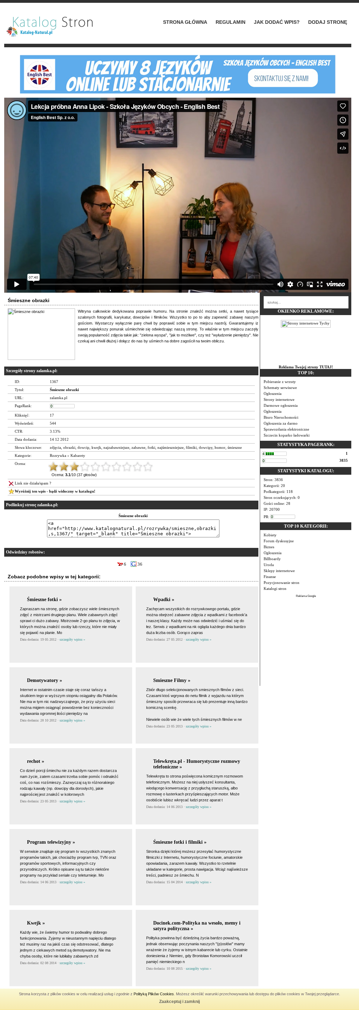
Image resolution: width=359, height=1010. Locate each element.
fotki (151, 447)
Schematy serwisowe (280, 387)
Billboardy (272, 559)
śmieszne (235, 447)
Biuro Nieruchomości (281, 417)
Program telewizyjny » (51, 842)
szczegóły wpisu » (72, 639)
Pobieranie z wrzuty (280, 381)
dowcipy (205, 447)
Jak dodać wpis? (277, 22)
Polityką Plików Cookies (154, 994)
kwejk (96, 447)
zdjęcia (55, 447)
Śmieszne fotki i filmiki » (179, 842)
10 (148, 466)
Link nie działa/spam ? (33, 483)
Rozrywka (58, 455)
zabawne (138, 447)
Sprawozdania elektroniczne (286, 429)
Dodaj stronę (327, 22)
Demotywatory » (44, 680)
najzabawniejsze (116, 447)
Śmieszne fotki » (44, 599)
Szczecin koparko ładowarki (287, 435)
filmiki (191, 447)
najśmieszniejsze (170, 447)
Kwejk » (36, 923)
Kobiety (270, 535)
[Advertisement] (305, 642)
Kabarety (77, 455)
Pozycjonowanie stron (281, 582)
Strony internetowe (279, 399)
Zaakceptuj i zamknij (179, 1001)
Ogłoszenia (273, 393)
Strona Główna (185, 22)
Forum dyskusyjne (279, 541)
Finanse (270, 576)
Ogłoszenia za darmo (281, 423)
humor (220, 447)
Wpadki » (163, 599)
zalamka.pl (58, 398)
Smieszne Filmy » (171, 680)
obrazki (69, 447)
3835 (343, 460)
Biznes (269, 547)
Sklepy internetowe (279, 571)
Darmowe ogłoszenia (281, 405)
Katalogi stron (275, 588)
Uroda (269, 565)
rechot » (35, 761)
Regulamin (230, 22)
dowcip (83, 447)
